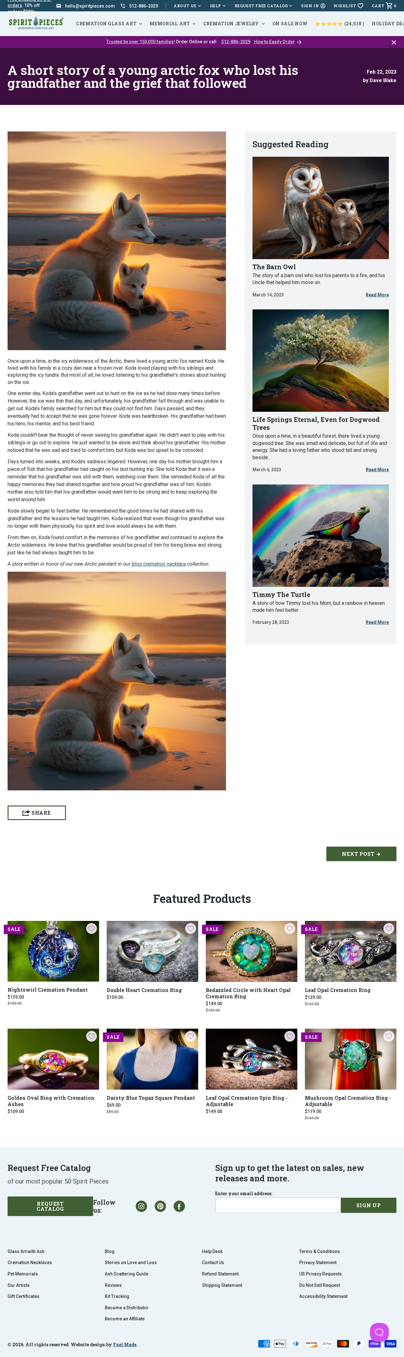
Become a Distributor (127, 1307)
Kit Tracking (117, 1296)
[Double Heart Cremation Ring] (152, 951)
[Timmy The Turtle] (320, 535)
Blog (110, 1251)
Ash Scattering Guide (126, 1273)
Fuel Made (124, 1345)
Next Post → (361, 853)
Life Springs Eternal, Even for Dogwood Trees (316, 423)
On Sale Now (290, 24)
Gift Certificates (23, 1296)
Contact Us (213, 1262)
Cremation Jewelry (231, 24)
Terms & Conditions (319, 1251)
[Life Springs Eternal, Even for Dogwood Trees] (320, 360)
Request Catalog (50, 1206)
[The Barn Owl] (320, 208)
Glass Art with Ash (26, 1251)
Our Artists (19, 1285)
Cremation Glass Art (106, 24)
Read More (377, 295)
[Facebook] (179, 1206)
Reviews (113, 1285)
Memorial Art (170, 24)
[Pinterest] (160, 1206)
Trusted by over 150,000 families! (140, 41)
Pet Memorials (23, 1273)
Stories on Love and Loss (131, 1262)
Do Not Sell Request (319, 1285)
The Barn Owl (274, 267)
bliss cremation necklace (159, 564)
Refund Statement (220, 1273)
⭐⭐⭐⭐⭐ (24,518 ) (339, 24)
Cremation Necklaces (30, 1262)
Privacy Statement (317, 1262)
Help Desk (212, 1251)
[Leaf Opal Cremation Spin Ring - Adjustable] (251, 1059)
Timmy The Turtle (281, 594)
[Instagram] (141, 1206)
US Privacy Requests (320, 1273)
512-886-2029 (235, 41)
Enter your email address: (243, 1193)
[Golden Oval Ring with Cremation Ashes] (53, 1059)
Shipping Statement (222, 1285)
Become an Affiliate (125, 1318)
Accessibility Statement (323, 1296)
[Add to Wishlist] (91, 928)
